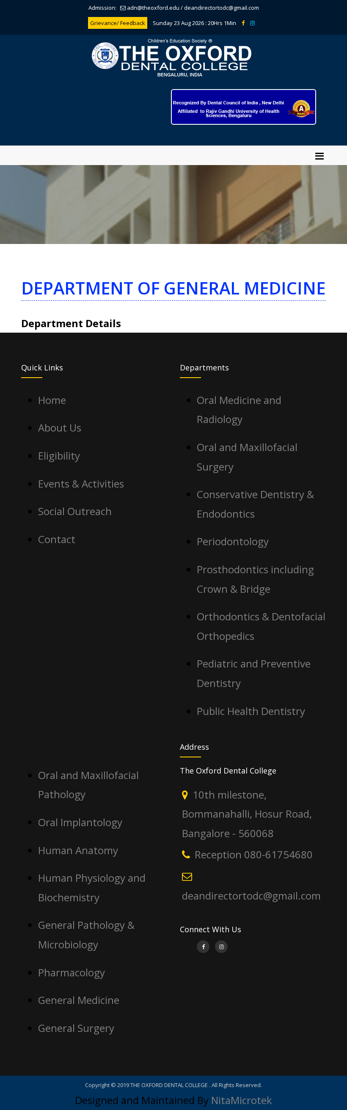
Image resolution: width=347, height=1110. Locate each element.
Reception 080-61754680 (254, 854)
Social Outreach (75, 511)
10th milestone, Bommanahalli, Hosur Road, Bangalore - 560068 (247, 814)
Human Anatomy (78, 850)
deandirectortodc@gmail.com (221, 7)
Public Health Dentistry (251, 711)
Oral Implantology (80, 822)
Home (52, 400)
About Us (59, 427)
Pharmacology (71, 972)
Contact (56, 539)
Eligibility (59, 455)
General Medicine (78, 1000)
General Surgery (76, 1028)
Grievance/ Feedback (117, 23)
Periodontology (233, 541)
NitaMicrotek (241, 1100)
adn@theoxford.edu (153, 7)
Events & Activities (81, 484)
